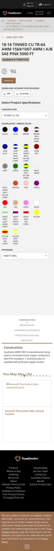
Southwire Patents (40, 477)
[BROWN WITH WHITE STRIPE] (36, 129)
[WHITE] (36, 202)
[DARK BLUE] (5, 146)
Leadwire (40, 20)
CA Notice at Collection (13, 491)
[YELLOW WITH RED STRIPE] (5, 232)
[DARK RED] (36, 146)
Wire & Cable (26, 20)
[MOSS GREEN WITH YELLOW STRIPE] (5, 183)
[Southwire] (12, 13)
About (13, 481)
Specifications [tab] (27, 325)
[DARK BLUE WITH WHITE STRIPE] (15, 146)
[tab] (24, 376)
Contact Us (8, 80)
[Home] (3, 20)
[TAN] (15, 202)
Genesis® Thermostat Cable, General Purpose (24, 412)
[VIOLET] (26, 202)
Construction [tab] (27, 319)
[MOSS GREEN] (36, 166)
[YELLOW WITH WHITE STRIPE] (15, 232)
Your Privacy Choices (13, 494)
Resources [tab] (27, 340)
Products (12, 20)
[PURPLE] (36, 183)
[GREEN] (15, 166)
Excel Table (24, 93)
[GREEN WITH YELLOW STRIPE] (26, 166)
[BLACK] (5, 129)
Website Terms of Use (13, 484)
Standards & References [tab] (27, 330)
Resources (13, 477)
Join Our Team (40, 471)
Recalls (40, 481)
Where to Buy (14, 471)
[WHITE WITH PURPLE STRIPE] (15, 212)
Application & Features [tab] (27, 335)
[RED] (5, 202)
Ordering (13, 474)
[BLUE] (15, 129)
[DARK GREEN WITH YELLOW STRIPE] (26, 146)
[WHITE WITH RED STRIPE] (26, 212)
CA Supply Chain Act (13, 497)
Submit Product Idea (40, 484)
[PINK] (26, 183)
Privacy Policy (14, 487)
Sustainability (40, 467)
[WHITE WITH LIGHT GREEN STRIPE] (5, 212)
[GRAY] (5, 166)
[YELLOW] (36, 212)
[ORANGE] (15, 183)
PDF (8, 93)
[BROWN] (26, 129)
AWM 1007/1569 (13, 23)
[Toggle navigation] (48, 13)
